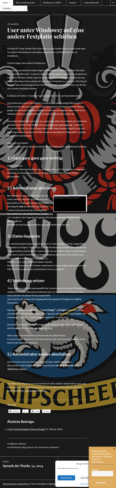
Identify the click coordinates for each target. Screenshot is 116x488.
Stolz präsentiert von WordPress (16, 484)
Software (22, 443)
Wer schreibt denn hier (25, 2)
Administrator (15, 447)
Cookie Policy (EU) (91, 2)
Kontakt (72, 2)
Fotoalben (7, 8)
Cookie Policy (84, 484)
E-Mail (95, 469)
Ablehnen (85, 478)
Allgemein (13, 443)
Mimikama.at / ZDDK (52, 2)
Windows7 (54, 447)
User (36, 447)
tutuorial (30, 447)
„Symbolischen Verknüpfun (57, 124)
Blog (24, 447)
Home (5, 2)
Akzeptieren (66, 478)
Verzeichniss (44, 447)
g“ (72, 124)
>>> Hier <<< (41, 258)
